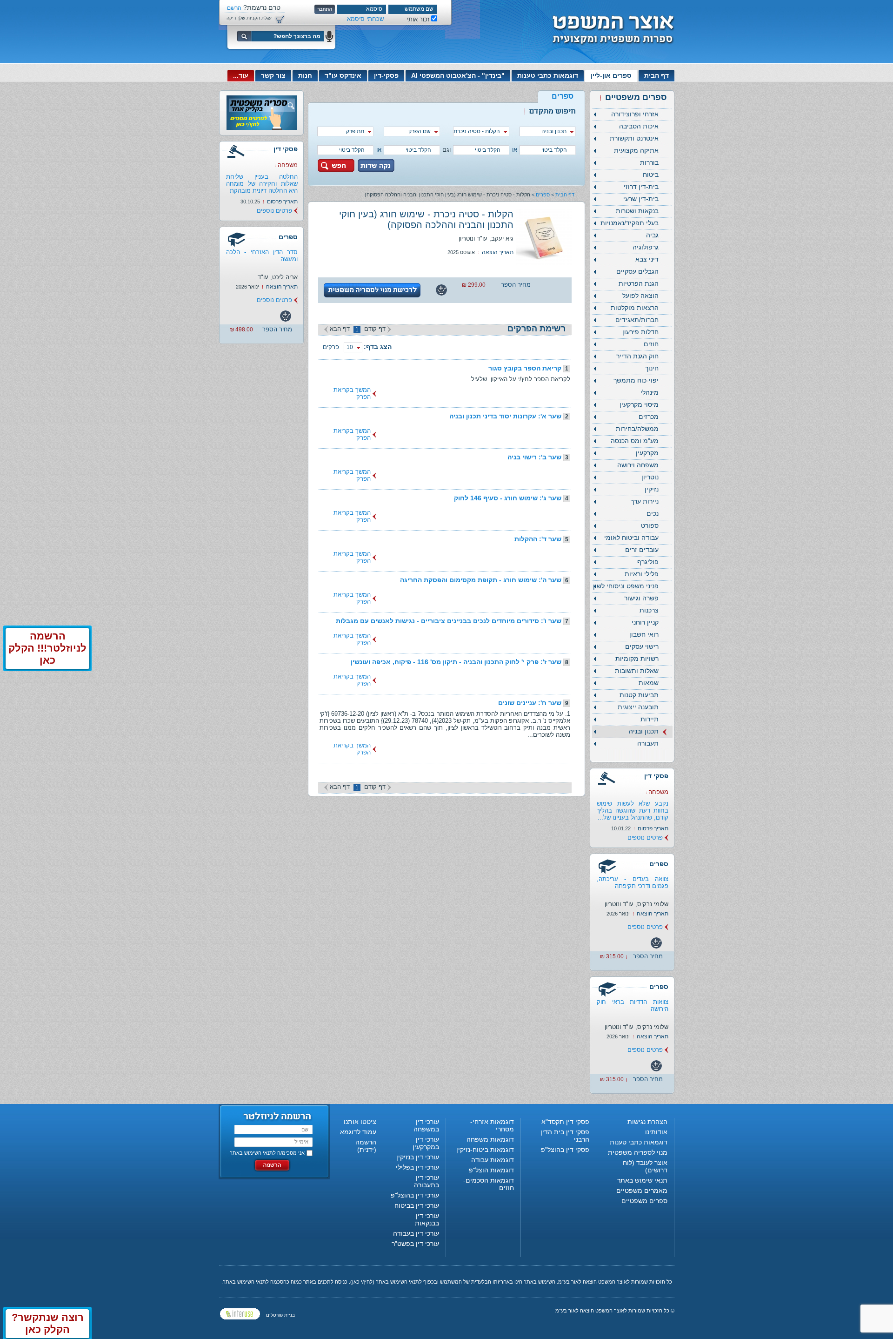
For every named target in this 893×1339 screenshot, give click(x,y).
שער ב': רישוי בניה (534, 457)
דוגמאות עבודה (492, 1160)
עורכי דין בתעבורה (426, 1181)
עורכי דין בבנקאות (427, 1219)
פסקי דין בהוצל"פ (565, 1149)
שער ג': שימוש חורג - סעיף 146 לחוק (507, 498)
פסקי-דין (386, 75)
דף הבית (656, 75)
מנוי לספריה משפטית (637, 1152)
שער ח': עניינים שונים (529, 703)
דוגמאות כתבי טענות (547, 75)
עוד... (240, 75)
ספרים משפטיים (644, 1200)
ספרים (543, 194)
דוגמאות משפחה (490, 1139)
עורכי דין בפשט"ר (415, 1243)
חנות (305, 75)
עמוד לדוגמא (358, 1132)
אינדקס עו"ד (343, 75)
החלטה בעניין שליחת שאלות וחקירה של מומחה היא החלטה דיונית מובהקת (262, 183)
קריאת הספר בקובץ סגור (524, 368)
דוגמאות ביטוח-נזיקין (485, 1149)
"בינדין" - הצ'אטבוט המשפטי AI (458, 75)
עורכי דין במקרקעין (426, 1143)
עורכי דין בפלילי (417, 1167)
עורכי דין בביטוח (416, 1205)
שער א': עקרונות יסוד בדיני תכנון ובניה (505, 416)
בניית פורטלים (280, 1315)
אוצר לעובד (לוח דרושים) (645, 1166)
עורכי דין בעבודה (416, 1233)
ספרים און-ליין (611, 75)
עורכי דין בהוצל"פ (415, 1195)
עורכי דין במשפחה (426, 1125)
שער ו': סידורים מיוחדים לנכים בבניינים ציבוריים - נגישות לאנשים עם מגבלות (448, 621)
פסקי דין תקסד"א (565, 1121)
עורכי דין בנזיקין (417, 1157)
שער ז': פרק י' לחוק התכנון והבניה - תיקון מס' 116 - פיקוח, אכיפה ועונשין (456, 662)
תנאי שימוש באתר (642, 1180)
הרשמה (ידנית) (365, 1145)
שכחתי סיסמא (365, 18)
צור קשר (273, 75)
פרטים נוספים (645, 837)
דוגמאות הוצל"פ (491, 1170)
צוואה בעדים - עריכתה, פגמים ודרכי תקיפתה (632, 882)
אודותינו (656, 1132)
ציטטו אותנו (360, 1121)
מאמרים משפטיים (641, 1190)
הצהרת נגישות (647, 1121)
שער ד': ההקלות (537, 539)
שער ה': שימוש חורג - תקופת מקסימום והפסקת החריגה (480, 580)
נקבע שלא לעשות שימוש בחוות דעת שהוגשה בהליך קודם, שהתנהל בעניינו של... (632, 810)
